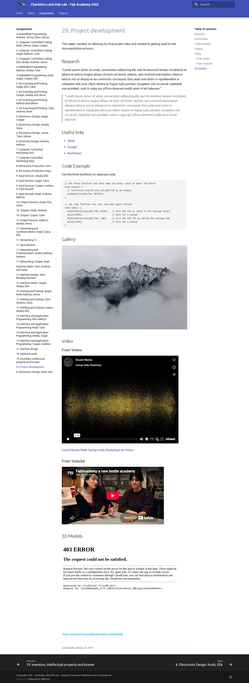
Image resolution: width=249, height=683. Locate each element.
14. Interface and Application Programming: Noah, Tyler (32, 326)
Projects (63, 13)
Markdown (74, 153)
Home (19, 13)
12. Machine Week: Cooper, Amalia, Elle (31, 284)
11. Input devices (25, 244)
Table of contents (205, 29)
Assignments (46, 13)
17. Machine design (27, 348)
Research (199, 34)
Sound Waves (71, 450)
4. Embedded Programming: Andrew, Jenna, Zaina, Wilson (32, 36)
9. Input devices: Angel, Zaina (32, 180)
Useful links (201, 38)
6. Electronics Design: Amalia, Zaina (32, 126)
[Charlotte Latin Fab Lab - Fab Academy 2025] (20, 4)
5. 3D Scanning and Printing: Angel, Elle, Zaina (32, 85)
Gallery (198, 48)
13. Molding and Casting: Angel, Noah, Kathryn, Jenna (34, 293)
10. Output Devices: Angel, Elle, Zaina (34, 204)
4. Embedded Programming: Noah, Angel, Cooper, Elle (35, 77)
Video (197, 53)
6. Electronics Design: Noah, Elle (34, 371)
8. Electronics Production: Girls (33, 165)
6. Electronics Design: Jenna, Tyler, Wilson (32, 134)
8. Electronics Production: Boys (33, 170)
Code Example (202, 43)
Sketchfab (117, 634)
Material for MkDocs (39, 679)
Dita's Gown (70, 634)
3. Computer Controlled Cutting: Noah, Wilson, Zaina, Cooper (34, 44)
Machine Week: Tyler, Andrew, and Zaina (33, 268)
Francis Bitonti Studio (94, 634)
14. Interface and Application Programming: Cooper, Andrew (33, 342)
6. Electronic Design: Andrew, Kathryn (32, 143)
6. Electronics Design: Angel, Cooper (32, 118)
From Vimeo (203, 58)
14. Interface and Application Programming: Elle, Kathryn (32, 317)
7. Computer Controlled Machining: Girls (29, 151)
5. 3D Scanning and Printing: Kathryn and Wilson (32, 102)
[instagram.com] (231, 677)
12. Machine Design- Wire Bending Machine (30, 276)
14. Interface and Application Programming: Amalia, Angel (32, 334)
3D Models (200, 68)
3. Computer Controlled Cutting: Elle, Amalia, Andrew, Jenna (34, 60)
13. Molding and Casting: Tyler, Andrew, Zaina (33, 301)
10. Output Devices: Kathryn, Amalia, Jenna (32, 222)
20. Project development (30, 367)
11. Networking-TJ (26, 240)
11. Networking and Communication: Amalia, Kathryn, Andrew (34, 253)
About (31, 13)
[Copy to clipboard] (183, 183)
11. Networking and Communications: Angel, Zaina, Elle (33, 232)
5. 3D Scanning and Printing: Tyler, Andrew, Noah (35, 110)
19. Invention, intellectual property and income (30, 360)
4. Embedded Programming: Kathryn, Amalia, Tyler (31, 68)
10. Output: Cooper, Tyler (30, 215)
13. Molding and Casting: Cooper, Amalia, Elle (34, 309)
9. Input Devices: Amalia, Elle (32, 175)
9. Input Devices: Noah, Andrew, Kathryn (34, 195)
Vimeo (129, 450)
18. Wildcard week (26, 353)
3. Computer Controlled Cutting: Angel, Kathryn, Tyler (34, 52)
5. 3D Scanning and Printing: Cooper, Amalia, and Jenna (32, 93)
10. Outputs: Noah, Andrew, (31, 210)
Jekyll (71, 140)
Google (72, 147)
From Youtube (205, 63)
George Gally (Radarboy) (104, 450)
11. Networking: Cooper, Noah (33, 261)
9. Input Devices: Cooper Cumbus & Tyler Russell (35, 187)
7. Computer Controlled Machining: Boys (29, 159)
